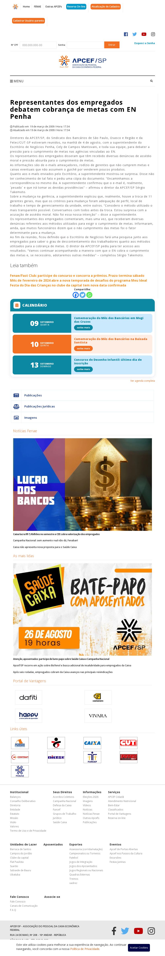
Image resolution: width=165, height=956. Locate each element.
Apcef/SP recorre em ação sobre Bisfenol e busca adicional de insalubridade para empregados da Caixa (72, 665)
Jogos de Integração (80, 862)
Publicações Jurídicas (39, 406)
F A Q (13, 910)
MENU (18, 81)
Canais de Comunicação (24, 905)
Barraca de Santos (20, 849)
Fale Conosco (19, 897)
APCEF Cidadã (116, 797)
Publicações (33, 395)
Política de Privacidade (84, 949)
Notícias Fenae (25, 430)
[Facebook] (76, 295)
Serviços (114, 792)
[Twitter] (82, 295)
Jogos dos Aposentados (83, 866)
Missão (14, 818)
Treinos (73, 879)
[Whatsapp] (89, 295)
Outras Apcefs (91, 818)
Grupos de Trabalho (64, 813)
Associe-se (52, 897)
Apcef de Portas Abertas (124, 849)
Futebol (73, 857)
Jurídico (57, 818)
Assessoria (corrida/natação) (85, 849)
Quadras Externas (79, 874)
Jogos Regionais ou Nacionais (86, 870)
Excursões (115, 857)
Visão (13, 822)
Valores (14, 826)
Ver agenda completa (142, 380)
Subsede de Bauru (20, 870)
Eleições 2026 (90, 797)
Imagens (30, 417)
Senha (61, 44)
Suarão (14, 866)
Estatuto (14, 813)
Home (26, 6)
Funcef (56, 809)
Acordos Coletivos (63, 797)
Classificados (115, 809)
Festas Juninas (118, 862)
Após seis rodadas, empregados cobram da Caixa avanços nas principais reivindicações (63, 672)
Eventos (115, 844)
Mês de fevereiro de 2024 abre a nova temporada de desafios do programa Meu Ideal (78, 280)
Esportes (75, 844)
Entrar (111, 45)
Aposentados (53, 844)
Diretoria (15, 805)
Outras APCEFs (53, 6)
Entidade (15, 809)
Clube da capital (19, 857)
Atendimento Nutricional (122, 801)
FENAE (37, 6)
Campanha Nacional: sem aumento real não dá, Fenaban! (45, 540)
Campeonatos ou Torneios (84, 853)
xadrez (73, 883)
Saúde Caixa (60, 822)
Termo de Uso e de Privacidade (28, 830)
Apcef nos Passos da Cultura (126, 853)
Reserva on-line (117, 818)
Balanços (15, 797)
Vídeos (87, 805)
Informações (92, 792)
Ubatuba (15, 874)
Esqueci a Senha (144, 43)
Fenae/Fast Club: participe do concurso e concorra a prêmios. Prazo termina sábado (77, 275)
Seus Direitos (62, 792)
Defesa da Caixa (62, 805)
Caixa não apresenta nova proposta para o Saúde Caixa (45, 547)
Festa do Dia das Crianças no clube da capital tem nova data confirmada (68, 285)
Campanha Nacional (64, 801)
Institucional (19, 792)
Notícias (87, 809)
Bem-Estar (114, 805)
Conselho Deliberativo (23, 801)
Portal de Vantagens (29, 680)
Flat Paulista (17, 862)
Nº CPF (14, 44)
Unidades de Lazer (23, 844)
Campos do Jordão (21, 853)
